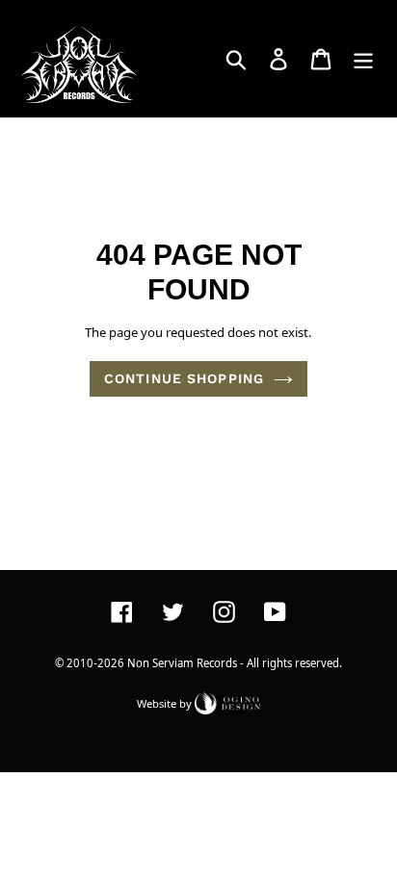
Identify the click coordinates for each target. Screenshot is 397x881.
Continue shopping (184, 378)
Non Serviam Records (182, 663)
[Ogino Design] (227, 702)
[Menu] (363, 59)
